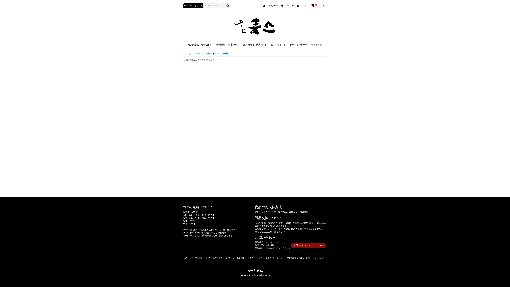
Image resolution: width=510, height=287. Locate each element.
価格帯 (209, 53)
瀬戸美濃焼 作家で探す (227, 44)
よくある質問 (238, 258)
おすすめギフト (278, 44)
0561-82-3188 (272, 242)
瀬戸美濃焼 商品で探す (199, 44)
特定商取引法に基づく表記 (298, 258)
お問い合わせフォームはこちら (308, 245)
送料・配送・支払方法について (197, 258)
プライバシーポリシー (274, 258)
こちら (267, 231)
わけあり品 (316, 44)
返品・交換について (221, 258)
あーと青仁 (255, 270)
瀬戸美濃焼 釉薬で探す (255, 44)
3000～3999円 (221, 53)
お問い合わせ (318, 258)
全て (185, 53)
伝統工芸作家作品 (298, 44)
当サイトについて (254, 258)
